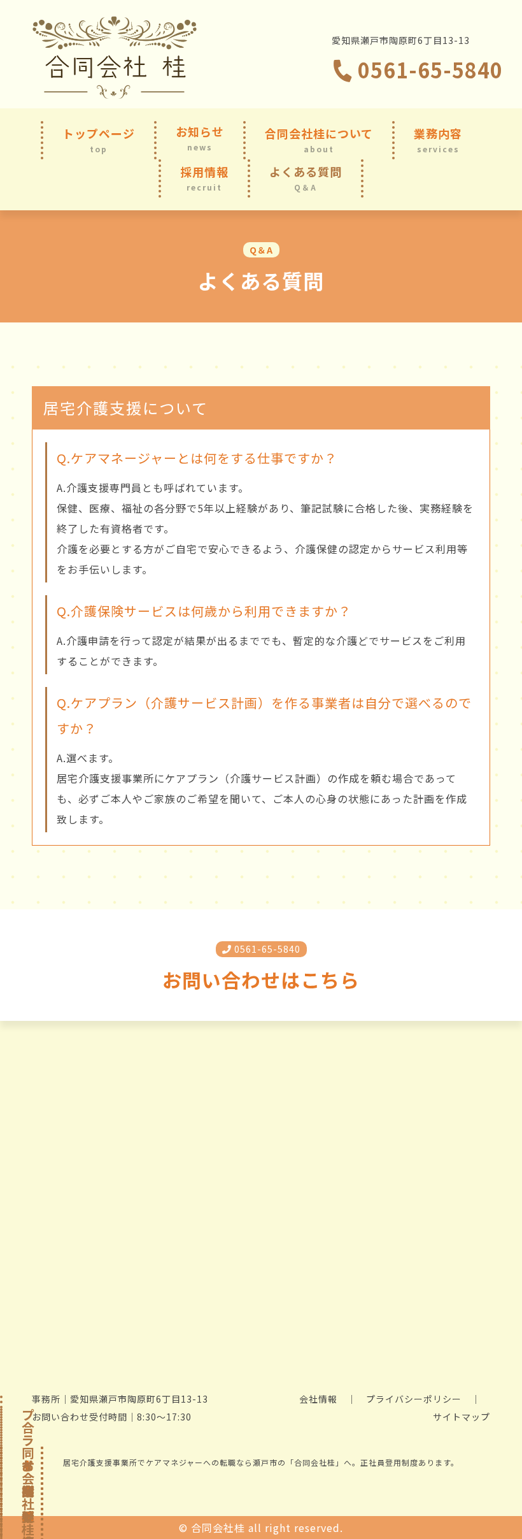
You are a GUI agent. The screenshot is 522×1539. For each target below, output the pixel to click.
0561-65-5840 (428, 69)
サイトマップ (461, 1416)
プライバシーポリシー (414, 1398)
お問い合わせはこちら (261, 979)
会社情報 (318, 1398)
